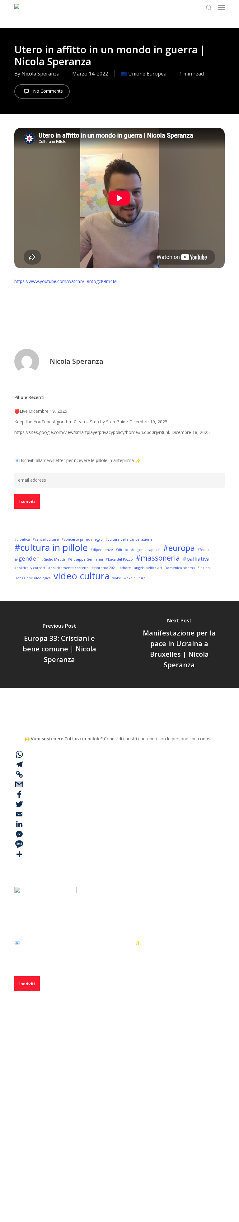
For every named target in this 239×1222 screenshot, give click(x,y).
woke (116, 578)
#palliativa (196, 558)
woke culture (135, 578)
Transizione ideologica (32, 578)
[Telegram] (119, 764)
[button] (221, 7)
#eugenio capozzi (145, 550)
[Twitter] (119, 804)
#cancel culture (46, 539)
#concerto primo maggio (82, 539)
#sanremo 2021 (104, 568)
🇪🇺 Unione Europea (143, 73)
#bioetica (22, 539)
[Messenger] (119, 834)
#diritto (122, 550)
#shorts (125, 568)
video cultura (82, 576)
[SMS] (119, 844)
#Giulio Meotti (53, 559)
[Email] (119, 814)
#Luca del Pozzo (119, 559)
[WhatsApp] (119, 754)
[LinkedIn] (119, 824)
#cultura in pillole (51, 547)
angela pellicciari (148, 568)
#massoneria (158, 558)
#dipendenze (102, 550)
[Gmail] (119, 784)
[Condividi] (119, 854)
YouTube (46, 1158)
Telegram (47, 1140)
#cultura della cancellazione (128, 539)
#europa (26, 319)
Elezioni (204, 568)
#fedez (203, 550)
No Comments (47, 91)
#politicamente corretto (68, 568)
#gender (26, 558)
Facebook (47, 1122)
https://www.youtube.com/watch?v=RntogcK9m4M (65, 281)
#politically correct (29, 568)
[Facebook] (119, 794)
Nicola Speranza (40, 73)
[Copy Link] (119, 774)
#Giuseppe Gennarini (85, 559)
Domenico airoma (180, 568)
